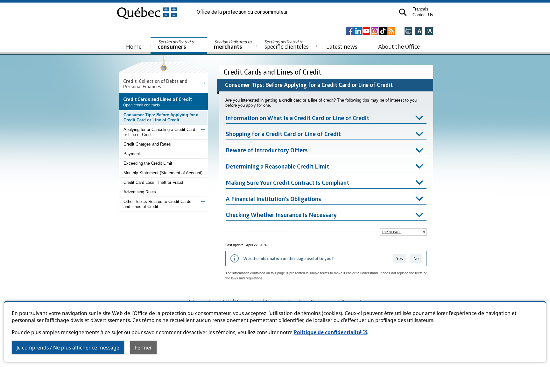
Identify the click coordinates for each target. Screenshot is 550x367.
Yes (399, 258)
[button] (402, 12)
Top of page (391, 232)
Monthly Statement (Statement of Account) (162, 172)
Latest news (341, 46)
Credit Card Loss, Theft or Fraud (153, 182)
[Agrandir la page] (429, 31)
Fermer (143, 347)
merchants (233, 45)
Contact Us (422, 14)
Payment (131, 153)
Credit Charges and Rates (147, 144)
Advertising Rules (139, 192)
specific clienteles (286, 44)
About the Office (399, 46)
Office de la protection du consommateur (242, 12)
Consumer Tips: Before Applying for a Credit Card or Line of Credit (160, 117)
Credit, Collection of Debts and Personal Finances (155, 83)
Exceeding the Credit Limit (147, 163)
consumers (177, 45)
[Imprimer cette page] (408, 31)
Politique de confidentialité (330, 332)
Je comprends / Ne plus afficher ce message (68, 347)
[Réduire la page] (418, 31)
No (416, 258)
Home (134, 46)
